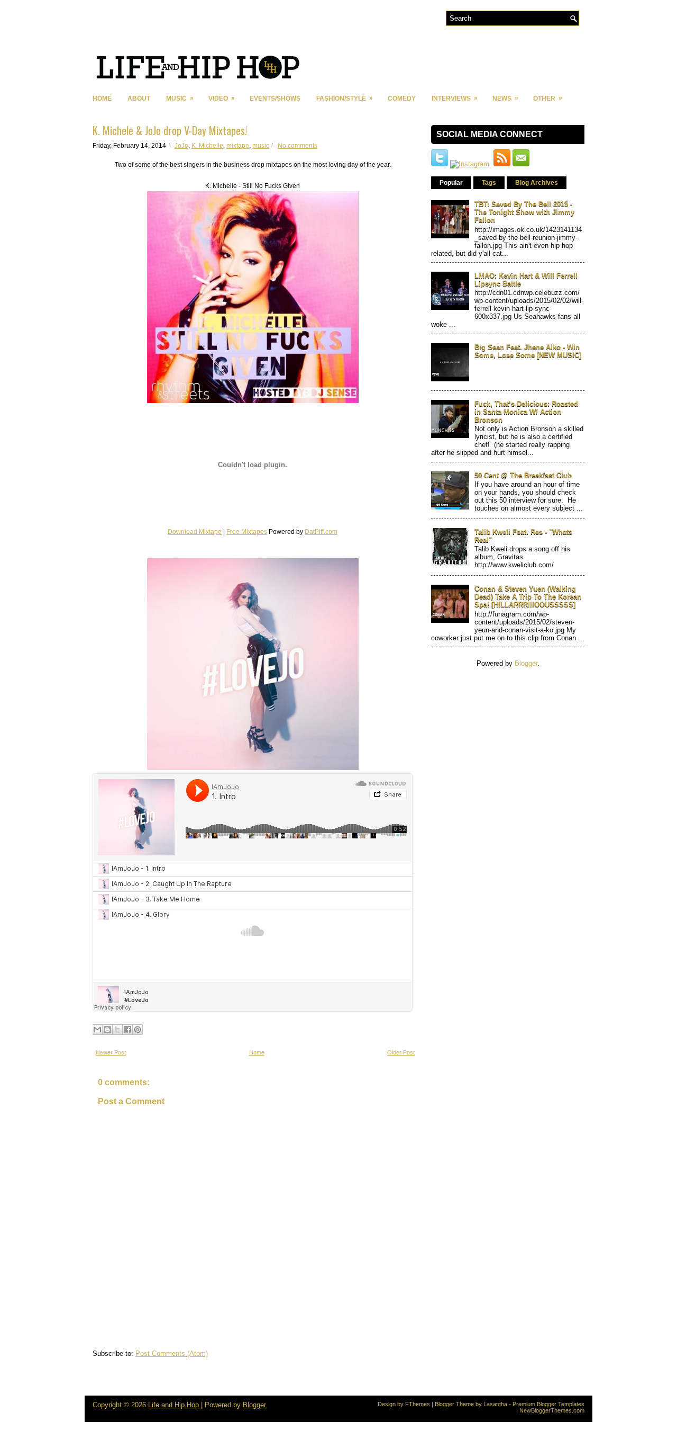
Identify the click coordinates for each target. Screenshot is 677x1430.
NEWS (505, 98)
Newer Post (111, 1052)
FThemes (417, 1404)
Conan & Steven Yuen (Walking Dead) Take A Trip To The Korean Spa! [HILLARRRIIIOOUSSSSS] (527, 597)
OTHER (547, 98)
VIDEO (221, 98)
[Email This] (97, 1029)
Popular (451, 182)
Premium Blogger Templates (548, 1404)
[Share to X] (117, 1029)
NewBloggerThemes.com (551, 1410)
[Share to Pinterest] (137, 1029)
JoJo (181, 145)
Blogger (526, 663)
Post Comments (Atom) (171, 1353)
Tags (489, 182)
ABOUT (138, 98)
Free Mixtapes (246, 531)
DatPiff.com (321, 531)
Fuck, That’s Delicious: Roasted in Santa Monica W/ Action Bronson (526, 412)
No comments (297, 145)
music (260, 145)
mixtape (237, 145)
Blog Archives (536, 182)
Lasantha (495, 1404)
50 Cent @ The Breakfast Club (523, 475)
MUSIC (180, 98)
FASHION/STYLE (344, 98)
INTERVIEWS (455, 98)
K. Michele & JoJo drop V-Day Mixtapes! (170, 130)
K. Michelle (207, 145)
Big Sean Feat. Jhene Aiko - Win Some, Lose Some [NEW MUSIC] (527, 351)
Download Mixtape (195, 531)
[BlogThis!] (107, 1029)
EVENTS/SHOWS (275, 98)
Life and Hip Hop (174, 1405)
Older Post (401, 1052)
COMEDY (402, 98)
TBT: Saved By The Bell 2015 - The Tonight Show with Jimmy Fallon (524, 212)
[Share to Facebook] (127, 1029)
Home (102, 98)
